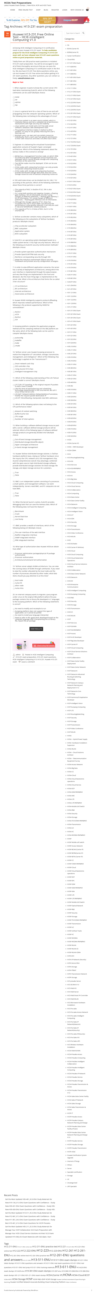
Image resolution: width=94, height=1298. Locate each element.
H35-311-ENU (71, 364)
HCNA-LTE (70, 799)
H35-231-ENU (71, 354)
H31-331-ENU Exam (73, 318)
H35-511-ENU (71, 393)
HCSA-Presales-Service (74, 1077)
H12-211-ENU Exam (73, 92)
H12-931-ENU (71, 153)
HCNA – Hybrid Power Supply (77, 739)
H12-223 (43, 1250)
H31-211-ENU (71, 307)
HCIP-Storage (71, 721)
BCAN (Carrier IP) (73, 49)
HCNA (69, 736)
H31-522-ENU (71, 339)
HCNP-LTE (70, 895)
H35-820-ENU (71, 425)
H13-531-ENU (71, 178)
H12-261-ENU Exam (73, 113)
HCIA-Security (72, 522)
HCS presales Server (74, 981)
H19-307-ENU (71, 232)
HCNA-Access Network (75, 764)
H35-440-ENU (71, 382)
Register (55, 10)
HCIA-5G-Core (72, 465)
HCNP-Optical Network (75, 906)
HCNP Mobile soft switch (75, 842)
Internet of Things (73, 1161)
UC (68, 1179)
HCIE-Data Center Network (76, 574)
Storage (70, 1176)
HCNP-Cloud (71, 867)
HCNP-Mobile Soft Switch (75, 902)
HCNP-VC (70, 934)
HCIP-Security (72, 718)
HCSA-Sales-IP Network (75, 1100)
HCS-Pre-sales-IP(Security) (76, 1034)
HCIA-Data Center (73, 497)
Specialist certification (74, 1172)
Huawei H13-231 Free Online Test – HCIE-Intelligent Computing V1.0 (33, 37)
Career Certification (73, 56)
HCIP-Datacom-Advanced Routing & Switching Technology (76, 676)
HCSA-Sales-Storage (74, 1103)
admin (18, 655)
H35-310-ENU (71, 357)
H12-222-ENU (28, 1250)
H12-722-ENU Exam (73, 142)
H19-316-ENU (71, 260)
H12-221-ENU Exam (73, 99)
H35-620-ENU (71, 418)
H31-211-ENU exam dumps (35, 1275)
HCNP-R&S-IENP (39, 1279)
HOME (12, 10)
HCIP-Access (71, 633)
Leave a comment (28, 662)
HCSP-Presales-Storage (75, 1144)
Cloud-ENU (71, 59)
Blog (46, 10)
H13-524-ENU (71, 174)
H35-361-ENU (71, 371)
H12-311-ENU (27, 1260)
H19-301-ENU (71, 214)
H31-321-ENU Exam (73, 314)
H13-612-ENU (71, 185)
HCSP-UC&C (71, 1152)
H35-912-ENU (71, 432)
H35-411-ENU (71, 375)
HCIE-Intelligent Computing (43, 655)
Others (69, 1165)
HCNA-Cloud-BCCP (81, 1275)
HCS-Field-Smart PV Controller (77, 995)
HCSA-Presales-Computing (76, 1058)
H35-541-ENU (71, 407)
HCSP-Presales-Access (74, 1117)
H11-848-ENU (71, 74)
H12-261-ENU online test (19, 1255)
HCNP (69, 839)
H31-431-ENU (71, 328)
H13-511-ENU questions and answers (29, 1263)
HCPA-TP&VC (71, 970)
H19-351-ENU (71, 264)
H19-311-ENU (71, 253)
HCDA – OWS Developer (75, 447)
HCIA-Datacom (72, 504)
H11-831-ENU (71, 70)
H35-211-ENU (71, 350)
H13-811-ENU (71, 206)
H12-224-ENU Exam (73, 110)
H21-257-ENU (71, 289)
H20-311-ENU (71, 275)
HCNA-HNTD (7, 1279)
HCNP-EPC (71, 881)
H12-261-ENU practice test (39, 1255)
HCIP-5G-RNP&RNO (74, 630)
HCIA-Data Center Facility (75, 501)
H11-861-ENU (71, 81)
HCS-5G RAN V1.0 (73, 985)
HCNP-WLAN (71, 945)
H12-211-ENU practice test (45, 1246)
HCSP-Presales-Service (74, 1141)
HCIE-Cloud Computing (75, 554)
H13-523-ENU (71, 171)
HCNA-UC (70, 828)
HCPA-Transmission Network (77, 974)
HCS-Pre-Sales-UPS (73, 1041)
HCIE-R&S (70, 598)
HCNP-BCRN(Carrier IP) (75, 853)
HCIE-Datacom (72, 577)
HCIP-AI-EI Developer (74, 637)
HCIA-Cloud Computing (75, 483)
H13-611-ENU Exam (73, 181)
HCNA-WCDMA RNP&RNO (76, 835)
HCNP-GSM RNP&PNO (75, 888)
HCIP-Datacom (72, 671)
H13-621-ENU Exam (73, 189)
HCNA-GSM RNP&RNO (75, 792)
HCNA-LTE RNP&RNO (74, 803)
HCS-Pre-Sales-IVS (73, 1037)
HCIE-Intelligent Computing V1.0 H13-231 (28, 659)
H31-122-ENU (71, 296)
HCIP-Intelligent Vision (75, 703)
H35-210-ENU (71, 346)
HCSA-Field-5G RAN (73, 1051)
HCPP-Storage (72, 977)
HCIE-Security (72, 601)
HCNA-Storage (72, 817)
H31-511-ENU (71, 332)
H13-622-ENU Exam (73, 192)
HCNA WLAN (71, 749)
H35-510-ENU (71, 389)
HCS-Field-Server (73, 992)
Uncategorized (72, 1183)
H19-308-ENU (71, 242)
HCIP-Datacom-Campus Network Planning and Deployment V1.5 (75, 685)
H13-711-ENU (71, 203)
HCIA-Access (71, 472)
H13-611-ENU (65, 1267)
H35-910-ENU (71, 429)
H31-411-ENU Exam (73, 321)
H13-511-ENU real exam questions (57, 1263)
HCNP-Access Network (75, 846)
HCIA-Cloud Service (73, 486)
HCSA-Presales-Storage (75, 1081)
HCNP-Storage (72, 916)
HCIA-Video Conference (75, 533)
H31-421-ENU (71, 325)
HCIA (69, 454)
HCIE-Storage (71, 605)
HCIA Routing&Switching (75, 458)
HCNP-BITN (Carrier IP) (75, 857)
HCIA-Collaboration (73, 490)
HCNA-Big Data (72, 768)
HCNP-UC (70, 927)
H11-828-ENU (71, 67)
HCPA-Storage (72, 967)
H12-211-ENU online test (24, 1247)
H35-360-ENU (71, 368)
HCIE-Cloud (71, 551)
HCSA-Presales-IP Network (76, 1074)
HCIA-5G (70, 461)
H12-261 (67, 1250)
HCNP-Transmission (74, 924)
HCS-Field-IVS (71, 988)
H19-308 (65, 1271)
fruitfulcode (19, 1290)
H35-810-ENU (71, 422)
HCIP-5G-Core (72, 623)
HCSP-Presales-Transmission (77, 1148)
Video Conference (71, 1282)
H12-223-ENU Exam (73, 106)
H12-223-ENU (55, 1250)
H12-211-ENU (10, 1246)
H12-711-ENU (71, 135)
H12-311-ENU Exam (73, 117)
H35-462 (70, 386)
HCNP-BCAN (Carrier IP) (75, 849)
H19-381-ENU (71, 271)
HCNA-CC (70, 772)
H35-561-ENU (71, 414)
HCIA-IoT (70, 515)
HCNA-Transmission (74, 824)
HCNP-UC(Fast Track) (74, 931)
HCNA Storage (18, 1279)
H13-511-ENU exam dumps (64, 1260)
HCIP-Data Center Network (76, 667)
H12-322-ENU (71, 124)
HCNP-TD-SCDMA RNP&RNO (77, 920)
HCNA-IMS (71, 796)
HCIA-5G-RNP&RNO (74, 468)
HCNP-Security (72, 913)
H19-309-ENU (71, 249)
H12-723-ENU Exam (73, 146)
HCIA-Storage (71, 526)
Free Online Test (25, 10)
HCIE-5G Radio (72, 544)
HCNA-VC (70, 832)
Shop (38, 10)
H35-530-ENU (71, 400)
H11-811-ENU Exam (73, 63)
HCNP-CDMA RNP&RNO (75, 864)
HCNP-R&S (71, 909)
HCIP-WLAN (71, 732)
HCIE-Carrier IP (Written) (75, 547)
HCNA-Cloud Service (74, 785)
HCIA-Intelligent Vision (75, 511)
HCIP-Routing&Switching (75, 714)
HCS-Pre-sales (72, 1009)
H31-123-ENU (71, 303)
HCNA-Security (72, 814)
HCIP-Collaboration (73, 658)
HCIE (69, 540)
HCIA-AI (70, 476)
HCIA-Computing (73, 493)
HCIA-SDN (70, 519)
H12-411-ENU (71, 128)
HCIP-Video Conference (75, 728)
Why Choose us (77, 10)
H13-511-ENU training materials (42, 1267)
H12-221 (62, 1246)
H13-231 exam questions (46, 657)
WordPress (34, 1290)
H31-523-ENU (71, 343)
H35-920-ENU (71, 436)
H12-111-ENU (71, 88)
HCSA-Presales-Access (74, 1054)
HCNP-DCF (71, 877)
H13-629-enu (19, 1271)
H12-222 (17, 1250)
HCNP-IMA (71, 891)
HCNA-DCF (71, 788)
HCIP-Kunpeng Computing (76, 707)
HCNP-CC (70, 860)
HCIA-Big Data (72, 479)
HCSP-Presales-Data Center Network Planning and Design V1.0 (77, 1134)
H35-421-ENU (71, 379)
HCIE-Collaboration (73, 570)
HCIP (69, 619)
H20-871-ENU (71, 282)
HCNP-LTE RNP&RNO (74, 898)
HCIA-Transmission (73, 529)
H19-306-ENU (71, 228)
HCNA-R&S (71, 810)
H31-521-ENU (71, 336)
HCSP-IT (70, 1113)
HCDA (69, 440)
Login (64, 10)
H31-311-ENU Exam (73, 311)
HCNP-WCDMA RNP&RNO (76, 942)
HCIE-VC (70, 612)
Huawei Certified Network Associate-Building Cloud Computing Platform (37, 1282)
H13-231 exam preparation (26, 657)
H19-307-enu (56, 1271)
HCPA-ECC (70, 956)
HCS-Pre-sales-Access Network (77, 1012)
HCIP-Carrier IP (72, 644)
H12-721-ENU (71, 138)
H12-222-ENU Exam (73, 102)
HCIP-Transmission (73, 725)
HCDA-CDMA (71, 450)
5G (68, 45)
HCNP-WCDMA (72, 938)
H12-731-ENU (71, 149)
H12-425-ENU (71, 131)
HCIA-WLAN (71, 536)
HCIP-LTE (70, 710)
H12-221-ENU (70, 1247)
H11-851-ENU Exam (73, 77)
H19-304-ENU (71, 224)
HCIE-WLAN (71, 616)
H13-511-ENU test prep (21, 1267)
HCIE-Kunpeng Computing (76, 594)
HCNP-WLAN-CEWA (74, 952)
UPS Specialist (72, 1186)
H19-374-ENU (71, 267)
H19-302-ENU (71, 217)
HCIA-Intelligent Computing (76, 508)
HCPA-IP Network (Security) (76, 960)
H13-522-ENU (71, 163)
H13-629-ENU (71, 199)
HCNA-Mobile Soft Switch (75, 806)
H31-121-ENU (71, 293)
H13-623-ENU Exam (73, 196)
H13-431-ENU (71, 156)
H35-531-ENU (71, 404)
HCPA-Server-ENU (73, 963)
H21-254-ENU (71, 285)
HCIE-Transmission (73, 608)
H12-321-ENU (71, 120)
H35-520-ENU (71, 397)
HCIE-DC (70, 581)
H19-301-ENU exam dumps (38, 1271)
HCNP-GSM (71, 884)
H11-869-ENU (71, 84)
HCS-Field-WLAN (73, 999)
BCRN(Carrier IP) (72, 52)
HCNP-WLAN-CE (72, 949)
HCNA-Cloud (71, 775)
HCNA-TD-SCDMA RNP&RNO (77, 821)
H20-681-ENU (71, 278)
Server (69, 1168)
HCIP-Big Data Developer (75, 641)
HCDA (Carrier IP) (73, 443)
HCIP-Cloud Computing (75, 648)
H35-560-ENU (71, 411)
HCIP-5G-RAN (71, 626)
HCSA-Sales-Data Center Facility (78, 1096)
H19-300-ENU (71, 210)
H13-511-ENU (71, 160)
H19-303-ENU (71, 221)
